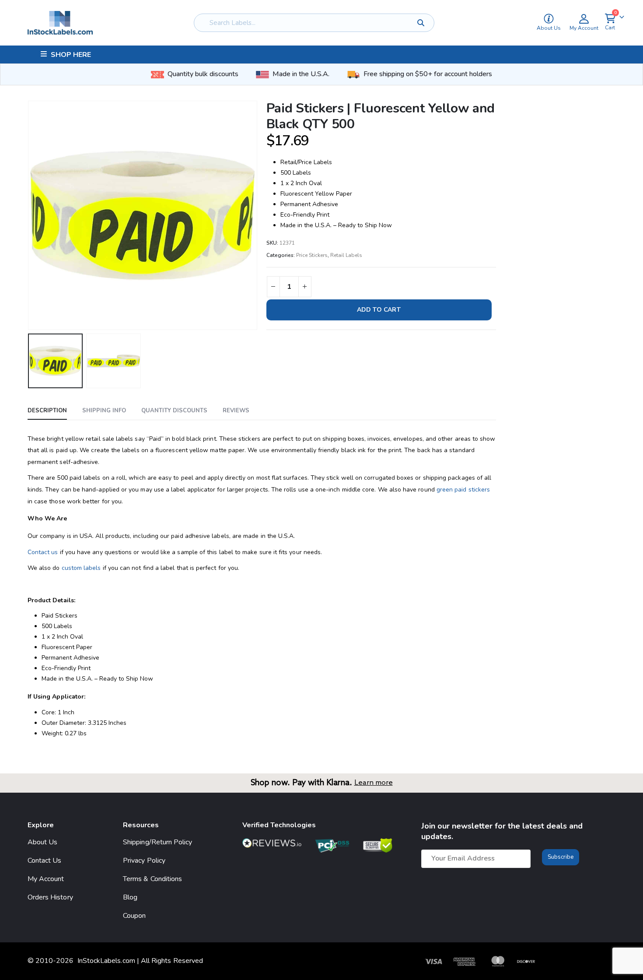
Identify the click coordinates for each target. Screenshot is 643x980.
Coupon (134, 915)
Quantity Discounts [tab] (174, 410)
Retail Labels (346, 255)
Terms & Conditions (152, 879)
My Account (46, 879)
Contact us (43, 552)
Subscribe (560, 857)
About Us (43, 842)
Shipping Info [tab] (104, 410)
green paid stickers (463, 489)
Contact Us (45, 860)
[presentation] (29, 215)
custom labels (81, 568)
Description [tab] (47, 410)
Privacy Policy (144, 860)
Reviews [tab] (236, 410)
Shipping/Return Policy (157, 842)
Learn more (373, 783)
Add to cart (379, 310)
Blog (130, 897)
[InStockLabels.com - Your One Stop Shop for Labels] (60, 23)
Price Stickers (312, 255)
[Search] (421, 23)
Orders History (50, 897)
